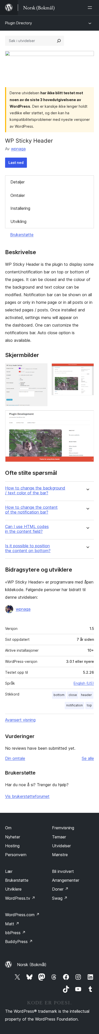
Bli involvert (63, 871)
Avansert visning (20, 719)
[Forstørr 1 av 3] (40, 370)
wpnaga (18, 148)
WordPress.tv (20, 898)
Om (8, 827)
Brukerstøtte (22, 234)
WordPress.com (22, 914)
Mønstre (60, 854)
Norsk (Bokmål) (31, 964)
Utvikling (18, 221)
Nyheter (12, 836)
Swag (60, 898)
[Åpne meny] (91, 7)
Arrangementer (65, 880)
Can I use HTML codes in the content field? (27, 529)
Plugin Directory (18, 23)
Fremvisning (63, 827)
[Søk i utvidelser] (59, 41)
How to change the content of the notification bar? (31, 510)
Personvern (15, 854)
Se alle (88, 758)
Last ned (16, 162)
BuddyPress (19, 941)
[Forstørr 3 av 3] (87, 417)
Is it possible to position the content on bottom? (28, 548)
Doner (60, 889)
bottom (59, 695)
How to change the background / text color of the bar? (35, 490)
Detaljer (17, 181)
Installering (20, 208)
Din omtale (15, 758)
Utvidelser (61, 845)
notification (74, 705)
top (89, 705)
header (86, 695)
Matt (12, 923)
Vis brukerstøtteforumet (27, 796)
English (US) (84, 683)
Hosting (12, 845)
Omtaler (17, 195)
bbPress (15, 932)
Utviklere (13, 889)
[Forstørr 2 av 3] (87, 370)
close (73, 695)
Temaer (59, 836)
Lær (8, 871)
